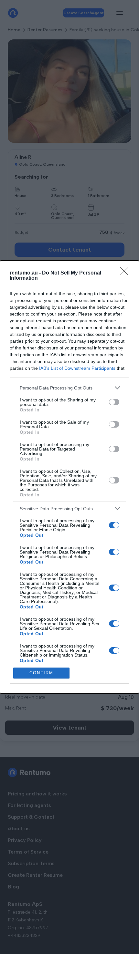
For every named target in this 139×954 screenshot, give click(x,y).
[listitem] (69, 387)
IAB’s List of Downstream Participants (77, 368)
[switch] (114, 402)
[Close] (126, 273)
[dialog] (69, 477)
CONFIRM (41, 672)
